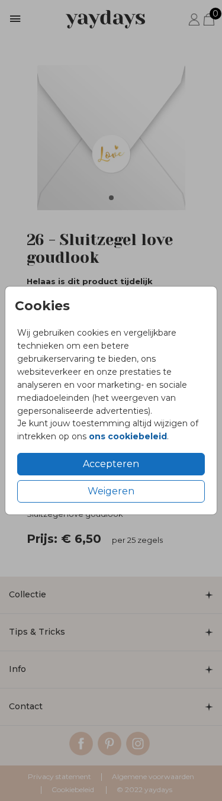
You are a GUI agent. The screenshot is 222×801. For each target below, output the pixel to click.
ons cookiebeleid (128, 436)
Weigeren (111, 491)
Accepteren (111, 463)
